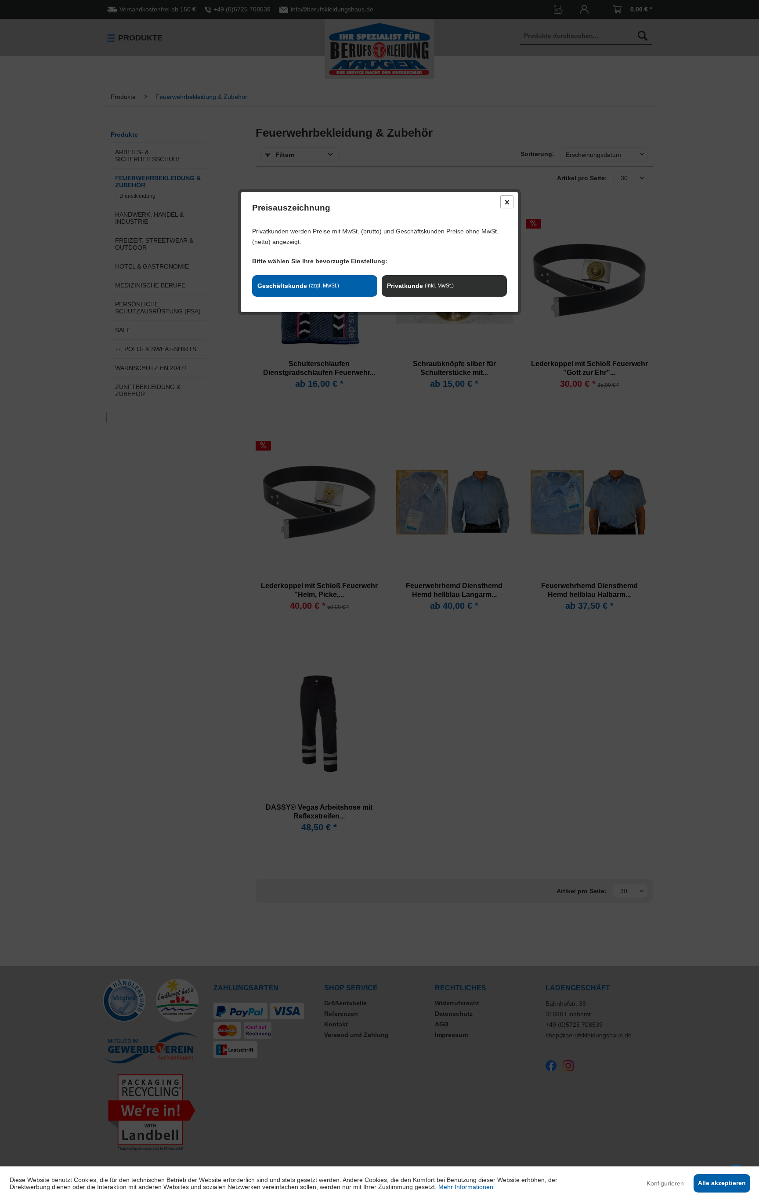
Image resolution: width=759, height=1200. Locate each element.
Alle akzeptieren (722, 1182)
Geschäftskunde (298, 285)
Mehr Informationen (465, 1186)
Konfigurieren (665, 1183)
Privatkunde (420, 285)
